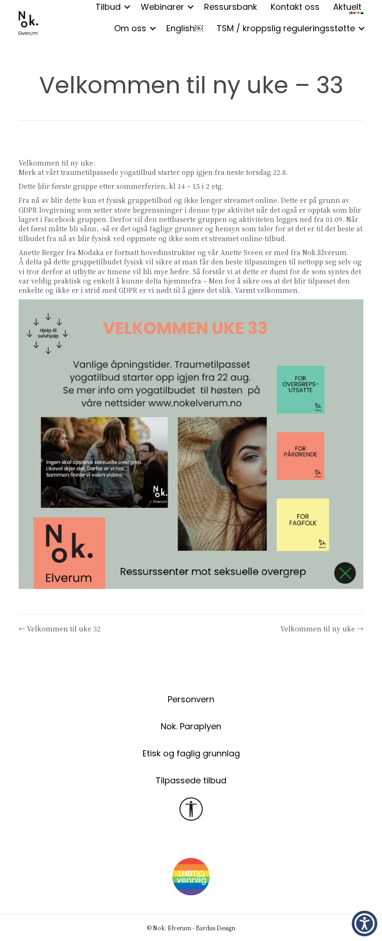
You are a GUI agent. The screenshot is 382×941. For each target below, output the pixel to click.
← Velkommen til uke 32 (60, 628)
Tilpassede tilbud (191, 780)
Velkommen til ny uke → (321, 628)
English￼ (184, 28)
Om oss (130, 28)
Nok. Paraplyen (191, 726)
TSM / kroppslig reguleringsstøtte (286, 28)
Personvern (191, 699)
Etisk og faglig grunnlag (191, 753)
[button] (152, 28)
